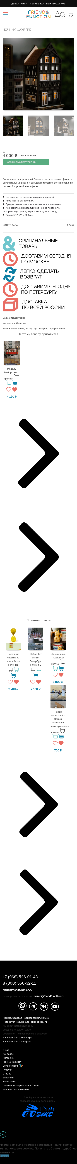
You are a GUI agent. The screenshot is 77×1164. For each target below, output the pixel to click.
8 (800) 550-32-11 (19, 983)
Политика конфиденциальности (21, 1085)
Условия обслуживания (16, 1089)
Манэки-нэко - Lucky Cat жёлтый (58, 659)
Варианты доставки (14, 317)
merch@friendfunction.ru (49, 996)
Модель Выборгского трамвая (11, 373)
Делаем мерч (10, 1065)
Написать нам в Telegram (17, 1041)
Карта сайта (9, 1081)
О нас (6, 1050)
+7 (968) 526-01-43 (20, 977)
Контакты (8, 1054)
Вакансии (8, 1077)
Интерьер (21, 323)
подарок (42, 328)
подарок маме (57, 328)
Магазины (8, 1058)
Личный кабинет (12, 1061)
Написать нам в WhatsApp (17, 1037)
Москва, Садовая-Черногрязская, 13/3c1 (26, 1018)
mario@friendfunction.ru (17, 989)
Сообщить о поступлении (21, 162)
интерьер (31, 328)
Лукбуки (7, 1069)
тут (12, 1152)
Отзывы (7, 1073)
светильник (17, 328)
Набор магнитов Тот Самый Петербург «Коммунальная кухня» (59, 722)
